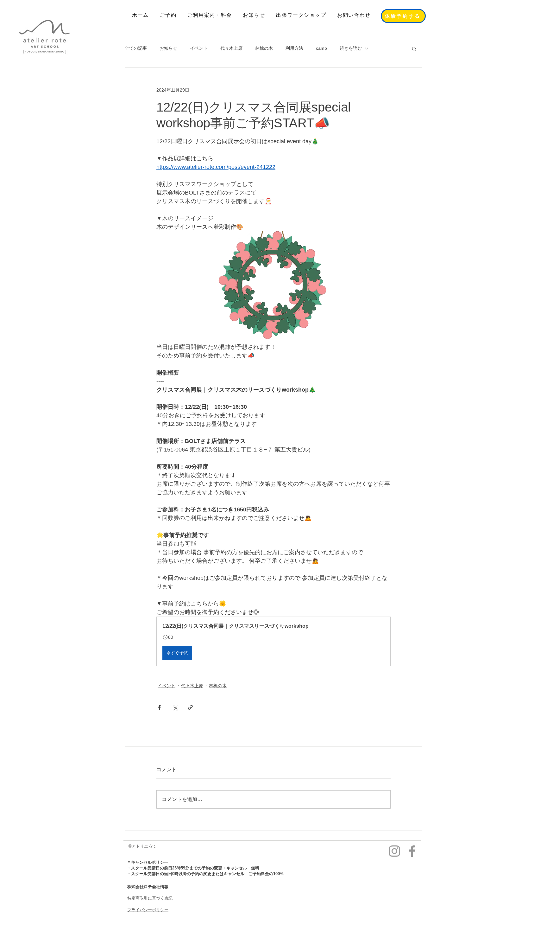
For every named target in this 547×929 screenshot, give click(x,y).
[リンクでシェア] (190, 707)
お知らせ (168, 48)
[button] (414, 48)
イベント (199, 48)
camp (321, 48)
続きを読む (351, 48)
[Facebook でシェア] (159, 707)
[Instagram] (394, 851)
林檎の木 (264, 48)
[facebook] (412, 851)
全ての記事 (136, 48)
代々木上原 (231, 48)
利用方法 (294, 48)
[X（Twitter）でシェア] (175, 707)
